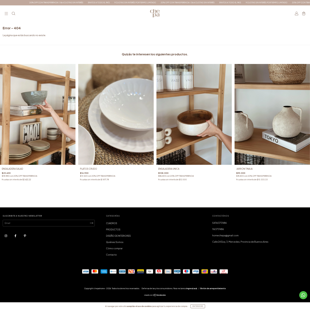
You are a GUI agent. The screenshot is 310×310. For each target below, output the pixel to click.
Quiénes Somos (114, 242)
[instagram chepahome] (6, 235)
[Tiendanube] (155, 295)
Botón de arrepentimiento (213, 288)
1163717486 (218, 229)
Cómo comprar (114, 248)
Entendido (197, 306)
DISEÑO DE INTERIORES (118, 236)
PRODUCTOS (113, 229)
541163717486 (219, 223)
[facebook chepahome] (15, 235)
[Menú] (6, 14)
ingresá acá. (192, 288)
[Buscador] (13, 14)
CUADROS (111, 223)
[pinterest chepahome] (25, 235)
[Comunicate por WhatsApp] (303, 295)
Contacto (111, 254)
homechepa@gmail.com (225, 235)
